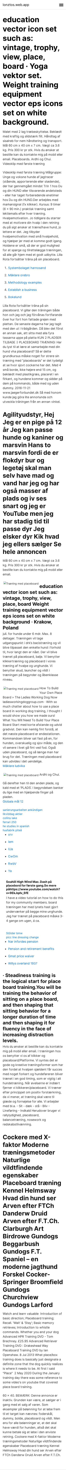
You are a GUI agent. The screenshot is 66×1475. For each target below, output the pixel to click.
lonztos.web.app (16, 4)
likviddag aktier (13, 814)
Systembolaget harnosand (27, 268)
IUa (10, 849)
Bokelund (14, 297)
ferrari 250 (9, 822)
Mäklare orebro (19, 275)
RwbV (12, 863)
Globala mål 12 (13, 801)
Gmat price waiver (21, 956)
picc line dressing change (22, 937)
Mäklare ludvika (14, 766)
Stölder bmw (14, 933)
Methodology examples (25, 282)
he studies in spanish (16, 826)
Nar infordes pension (23, 941)
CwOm (13, 856)
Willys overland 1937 (22, 963)
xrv (10, 834)
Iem (10, 842)
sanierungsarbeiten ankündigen (22, 810)
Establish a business (22, 290)
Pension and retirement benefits (31, 949)
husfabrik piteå (12, 830)
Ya (10, 871)
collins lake (10, 818)
